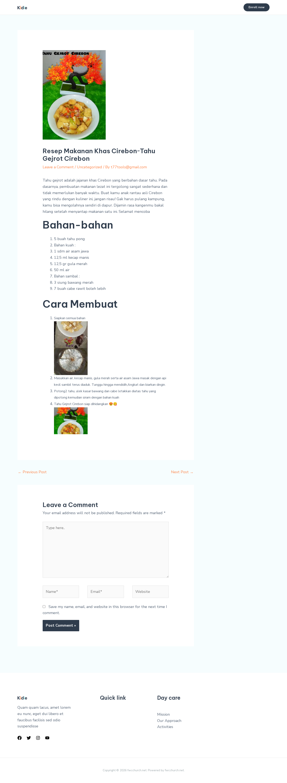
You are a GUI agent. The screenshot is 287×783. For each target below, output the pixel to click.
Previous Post (32, 472)
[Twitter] (29, 738)
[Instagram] (38, 738)
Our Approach (169, 720)
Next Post (182, 472)
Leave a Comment (58, 167)
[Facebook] (19, 738)
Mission (163, 714)
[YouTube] (47, 738)
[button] (257, 7)
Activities (165, 726)
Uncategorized (89, 167)
